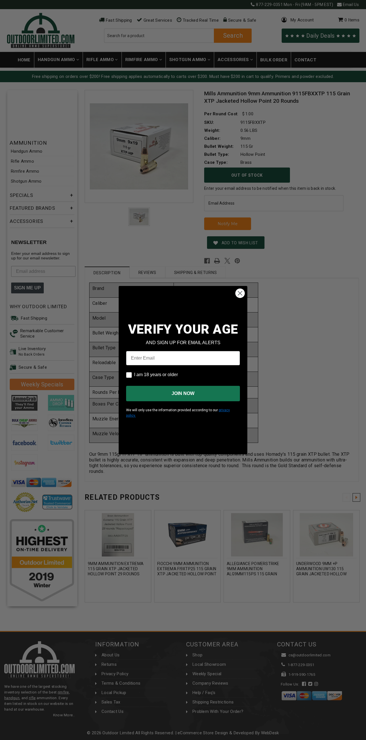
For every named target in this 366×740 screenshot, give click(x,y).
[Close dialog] (240, 293)
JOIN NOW (183, 393)
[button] (365, 737)
